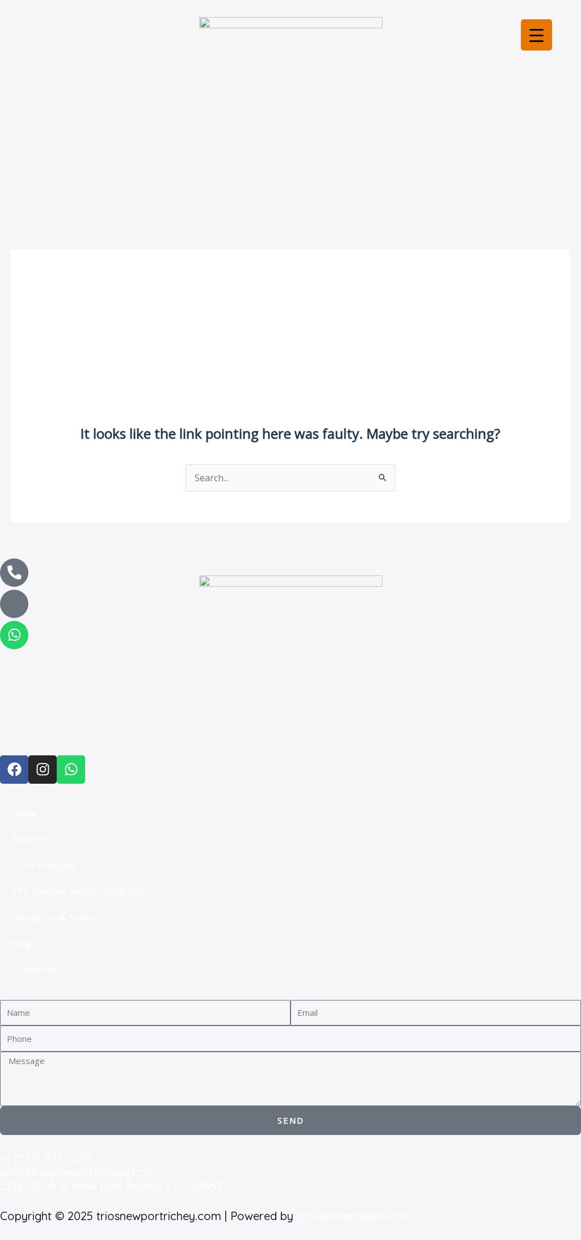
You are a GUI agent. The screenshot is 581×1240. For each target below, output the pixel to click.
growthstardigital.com (355, 1216)
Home (24, 813)
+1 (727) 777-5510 (45, 1158)
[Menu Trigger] (536, 35)
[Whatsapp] (14, 635)
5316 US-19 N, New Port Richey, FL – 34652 (111, 1186)
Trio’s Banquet (42, 865)
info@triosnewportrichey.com (78, 1172)
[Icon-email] (14, 604)
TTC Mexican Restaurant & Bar (77, 891)
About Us (31, 839)
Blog (21, 944)
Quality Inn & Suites (53, 917)
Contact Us (34, 970)
